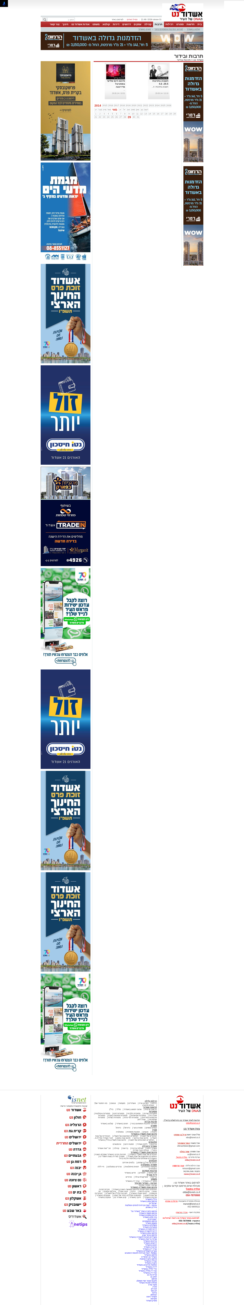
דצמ (146, 93)
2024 (157, 89)
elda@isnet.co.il (192, 1143)
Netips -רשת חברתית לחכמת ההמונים (141, 1236)
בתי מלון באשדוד (150, 1200)
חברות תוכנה (104, 1173)
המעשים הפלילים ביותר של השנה (127, 1179)
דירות (116, 24)
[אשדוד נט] (181, 1096)
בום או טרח (143, 1086)
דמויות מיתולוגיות (132, 1150)
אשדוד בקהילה (149, 1129)
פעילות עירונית (137, 1132)
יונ (120, 93)
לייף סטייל (152, 1158)
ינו (96, 93)
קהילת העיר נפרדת (141, 1134)
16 (158, 97)
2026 (168, 89)
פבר (100, 93)
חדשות (191, 24)
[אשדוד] (182, 21)
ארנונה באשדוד (150, 1230)
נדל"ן (111, 1093)
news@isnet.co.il (192, 1157)
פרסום (154, 1262)
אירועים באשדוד (150, 1224)
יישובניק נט (152, 1202)
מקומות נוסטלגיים (149, 1150)
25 (112, 100)
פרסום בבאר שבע (149, 1218)
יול (124, 93)
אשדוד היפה (151, 1132)
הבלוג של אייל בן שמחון (147, 1146)
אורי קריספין (178, 1149)
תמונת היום (129, 1127)
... (124, 73)
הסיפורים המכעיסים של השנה (141, 1123)
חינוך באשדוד (135, 1181)
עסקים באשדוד (104, 1181)
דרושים (126, 24)
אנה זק (154, 1272)
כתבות (154, 1115)
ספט (133, 93)
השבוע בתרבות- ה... (160, 70)
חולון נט (153, 1260)
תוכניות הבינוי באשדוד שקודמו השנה (110, 1138)
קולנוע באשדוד (193, 29)
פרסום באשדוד (150, 1238)
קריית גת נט (152, 1258)
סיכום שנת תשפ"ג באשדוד (144, 1117)
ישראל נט (153, 1187)
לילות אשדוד (142, 1127)
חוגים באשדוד (144, 29)
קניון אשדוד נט (120, 1181)
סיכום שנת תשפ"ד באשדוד (144, 1136)
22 (100, 100)
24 (108, 100)
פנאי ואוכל (123, 1175)
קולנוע (106, 24)
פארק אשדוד (151, 1284)
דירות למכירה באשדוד (147, 1212)
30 (134, 100)
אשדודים (132, 1086)
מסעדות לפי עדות (131, 1101)
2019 (128, 89)
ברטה (154, 1276)
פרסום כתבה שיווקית (148, 1242)
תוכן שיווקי (152, 1156)
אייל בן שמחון (151, 1191)
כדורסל (127, 1111)
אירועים (154, 1127)
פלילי (119, 1093)
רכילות (169, 24)
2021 (139, 89)
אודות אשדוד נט (80, 24)
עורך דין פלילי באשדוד (147, 1254)
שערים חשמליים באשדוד (146, 1234)
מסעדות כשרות (114, 1101)
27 (121, 100)
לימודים (141, 1156)
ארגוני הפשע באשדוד (133, 1093)
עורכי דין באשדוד (132, 1164)
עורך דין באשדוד (150, 1256)
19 (170, 97)
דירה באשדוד (151, 1250)
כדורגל (118, 1111)
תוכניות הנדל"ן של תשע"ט (116, 1177)
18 (166, 97)
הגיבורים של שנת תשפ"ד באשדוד (142, 1138)
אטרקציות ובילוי (141, 1160)
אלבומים (153, 1125)
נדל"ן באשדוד (151, 1183)
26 (116, 100)
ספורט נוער (138, 1111)
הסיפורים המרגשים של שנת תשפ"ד (142, 1140)
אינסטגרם (117, 1127)
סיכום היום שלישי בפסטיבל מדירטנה (116, 67)
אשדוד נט (198, 43)
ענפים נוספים (151, 1111)
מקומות (122, 1086)
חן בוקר (154, 1274)
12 (141, 97)
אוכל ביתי (153, 1099)
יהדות (133, 1175)
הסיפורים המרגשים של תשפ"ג (125, 1119)
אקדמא (154, 1282)
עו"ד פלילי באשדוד (149, 1252)
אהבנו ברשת (144, 1175)
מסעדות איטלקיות (102, 1097)
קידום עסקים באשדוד (148, 1198)
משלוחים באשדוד (149, 1208)
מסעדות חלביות (133, 1097)
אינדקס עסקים (110, 1175)
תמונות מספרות (133, 1115)
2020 (134, 89)
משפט (96, 24)
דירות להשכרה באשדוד (147, 1214)
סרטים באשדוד (150, 1181)
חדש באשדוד (130, 1156)
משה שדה (152, 1268)
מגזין (154, 1113)
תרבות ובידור (184, 43)
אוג (128, 93)
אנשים (113, 1086)
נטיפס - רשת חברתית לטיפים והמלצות (141, 1189)
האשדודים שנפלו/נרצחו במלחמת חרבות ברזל (138, 1142)
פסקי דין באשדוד (150, 1164)
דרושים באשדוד (150, 1226)
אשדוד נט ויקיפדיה (149, 1240)
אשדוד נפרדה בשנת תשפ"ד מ (111, 1140)
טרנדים (129, 1160)
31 (138, 100)
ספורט (180, 24)
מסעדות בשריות (150, 1097)
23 (104, 100)
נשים (155, 1175)
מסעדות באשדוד (150, 1210)
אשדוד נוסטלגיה (149, 1148)
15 (154, 97)
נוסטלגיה (120, 1115)
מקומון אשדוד (151, 1206)
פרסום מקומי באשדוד (148, 1196)
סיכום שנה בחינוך (141, 1121)
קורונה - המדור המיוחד (145, 1166)
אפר (109, 93)
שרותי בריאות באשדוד (147, 1222)
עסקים (137, 24)
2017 (116, 89)
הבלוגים (153, 1144)
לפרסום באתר (117, 19)
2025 (163, 89)
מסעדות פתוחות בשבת (117, 1099)
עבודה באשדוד (150, 1244)
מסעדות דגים (118, 1097)
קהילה (148, 24)
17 (162, 97)
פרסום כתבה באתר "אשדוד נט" (144, 1195)
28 (125, 100)
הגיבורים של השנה (149, 1119)
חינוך (65, 24)
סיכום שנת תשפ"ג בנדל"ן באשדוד (112, 1123)
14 (150, 97)
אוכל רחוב (141, 1103)
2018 (122, 89)
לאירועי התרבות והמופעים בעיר (169, 29)
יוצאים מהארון (148, 1088)
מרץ (104, 93)
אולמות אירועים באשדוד (147, 1248)
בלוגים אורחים (128, 1146)
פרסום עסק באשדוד (148, 1185)
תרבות (158, 24)
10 (133, 97)
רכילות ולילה (151, 1084)
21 (96, 100)
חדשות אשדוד (150, 1090)
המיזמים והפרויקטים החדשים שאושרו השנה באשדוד (134, 1173)
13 (145, 97)
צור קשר (54, 24)
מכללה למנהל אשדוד (148, 1266)
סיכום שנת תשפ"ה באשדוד (143, 1170)
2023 (151, 89)
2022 (145, 89)
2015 (105, 89)
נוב (142, 93)
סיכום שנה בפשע (123, 1121)
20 (174, 97)
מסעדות (153, 1095)
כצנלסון (154, 1278)
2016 (110, 89)
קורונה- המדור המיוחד (147, 1168)
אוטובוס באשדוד (103, 1179)
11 (137, 97)
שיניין (155, 1270)
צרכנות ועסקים (149, 1154)
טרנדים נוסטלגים (114, 1150)
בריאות (125, 1132)
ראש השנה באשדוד (138, 1177)
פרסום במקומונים (149, 1204)
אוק (137, 93)
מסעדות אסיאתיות (138, 1099)
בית (200, 24)
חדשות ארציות (151, 1093)
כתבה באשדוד (150, 1246)
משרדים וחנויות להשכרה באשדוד (143, 1220)
